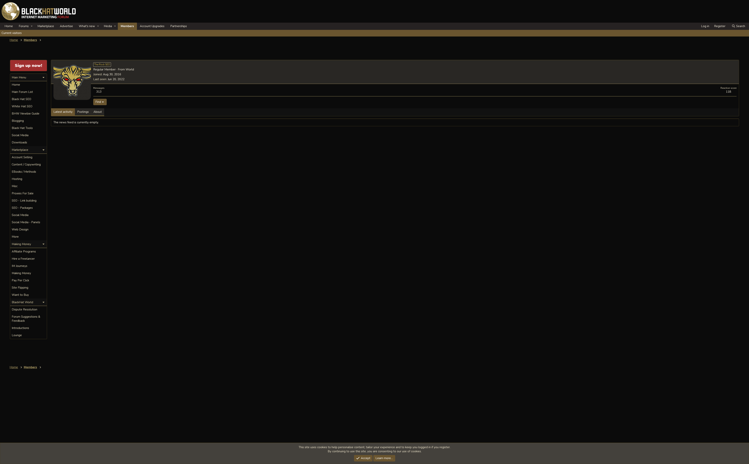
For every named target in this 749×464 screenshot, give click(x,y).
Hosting (17, 179)
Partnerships (178, 26)
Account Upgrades (152, 26)
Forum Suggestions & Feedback (26, 319)
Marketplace (45, 26)
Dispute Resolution (24, 309)
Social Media (20, 135)
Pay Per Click (20, 280)
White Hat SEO (22, 106)
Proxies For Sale (23, 193)
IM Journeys (19, 266)
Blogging (18, 121)
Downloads (19, 142)
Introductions (20, 328)
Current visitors (12, 33)
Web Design (20, 229)
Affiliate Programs (24, 251)
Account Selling (22, 157)
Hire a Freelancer (23, 259)
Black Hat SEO (21, 99)
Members (127, 26)
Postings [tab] (83, 112)
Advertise (66, 26)
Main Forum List (22, 92)
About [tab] (97, 112)
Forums (24, 26)
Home (8, 26)
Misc (15, 186)
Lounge (17, 335)
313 (98, 92)
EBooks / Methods (24, 172)
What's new (87, 26)
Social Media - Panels (26, 222)
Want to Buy (20, 295)
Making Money (21, 273)
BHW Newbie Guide (25, 114)
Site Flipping (20, 288)
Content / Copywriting (26, 164)
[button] (32, 26)
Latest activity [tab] (63, 112)
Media (108, 26)
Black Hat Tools (22, 128)
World (130, 69)
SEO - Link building (24, 201)
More (15, 237)
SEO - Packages (22, 208)
